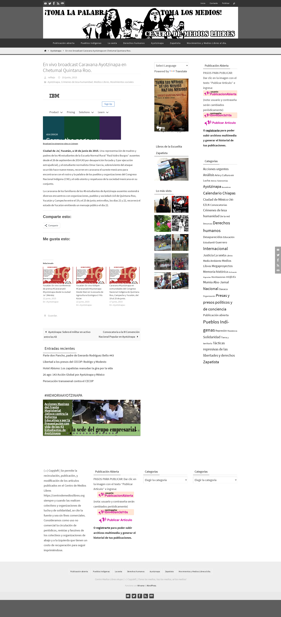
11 (100, 433)
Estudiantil (209, 242)
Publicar (225, 3)
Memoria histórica (215, 272)
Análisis (208, 175)
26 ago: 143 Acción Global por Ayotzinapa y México (74, 374)
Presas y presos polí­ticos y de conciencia (217, 302)
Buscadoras (226, 187)
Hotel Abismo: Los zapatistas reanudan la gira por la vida (78, 368)
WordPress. (151, 585)
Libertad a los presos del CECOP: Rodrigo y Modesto (74, 362)
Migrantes (207, 277)
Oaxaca (223, 289)
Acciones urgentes (216, 169)
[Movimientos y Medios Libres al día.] (162, 205)
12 (103, 433)
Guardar (52, 315)
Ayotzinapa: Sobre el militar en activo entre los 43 (67, 334)
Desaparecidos (212, 237)
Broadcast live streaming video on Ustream (60, 143)
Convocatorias (218, 205)
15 (113, 433)
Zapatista (211, 361)
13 (106, 433)
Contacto (214, 3)
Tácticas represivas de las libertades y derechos (219, 349)
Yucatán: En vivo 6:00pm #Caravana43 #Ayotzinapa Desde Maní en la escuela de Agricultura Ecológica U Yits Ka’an (89, 292)
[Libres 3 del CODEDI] (180, 243)
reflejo (51, 77)
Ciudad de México (215, 199)
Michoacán (232, 272)
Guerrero (221, 242)
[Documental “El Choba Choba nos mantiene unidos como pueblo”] (162, 224)
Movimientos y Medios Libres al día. (195, 571)
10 (96, 433)
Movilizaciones (218, 277)
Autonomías (222, 180)
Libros (230, 255)
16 (116, 433)
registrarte (213, 130)
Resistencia (232, 330)
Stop (138, 430)
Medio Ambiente (212, 261)
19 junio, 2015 (69, 77)
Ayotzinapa (55, 50)
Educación (228, 237)
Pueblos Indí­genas (101, 571)
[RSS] (58, 3)
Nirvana (140, 585)
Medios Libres (101, 82)
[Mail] (62, 3)
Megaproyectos (222, 266)
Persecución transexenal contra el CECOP (68, 381)
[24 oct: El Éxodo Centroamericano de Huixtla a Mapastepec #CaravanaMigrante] (180, 262)
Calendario (212, 193)
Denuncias (207, 223)
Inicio (203, 3)
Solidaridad (211, 337)
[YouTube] (45, 3)
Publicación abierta (216, 315)
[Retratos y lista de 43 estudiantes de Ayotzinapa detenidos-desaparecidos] (180, 205)
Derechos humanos (136, 571)
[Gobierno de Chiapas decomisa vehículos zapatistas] (180, 224)
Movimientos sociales (122, 82)
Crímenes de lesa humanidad (77, 82)
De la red (225, 216)
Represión (221, 330)
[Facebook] (54, 3)
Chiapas (228, 193)
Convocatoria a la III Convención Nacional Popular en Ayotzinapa (119, 334)
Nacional (210, 288)
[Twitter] (49, 3)
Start (136, 430)
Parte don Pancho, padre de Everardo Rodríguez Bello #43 (78, 355)
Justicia (208, 255)
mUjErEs (231, 277)
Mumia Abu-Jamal (216, 282)
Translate (181, 71)
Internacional (215, 248)
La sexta (220, 255)
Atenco (214, 181)
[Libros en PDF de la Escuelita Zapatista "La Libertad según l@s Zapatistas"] (180, 281)
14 (109, 433)
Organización (209, 296)
